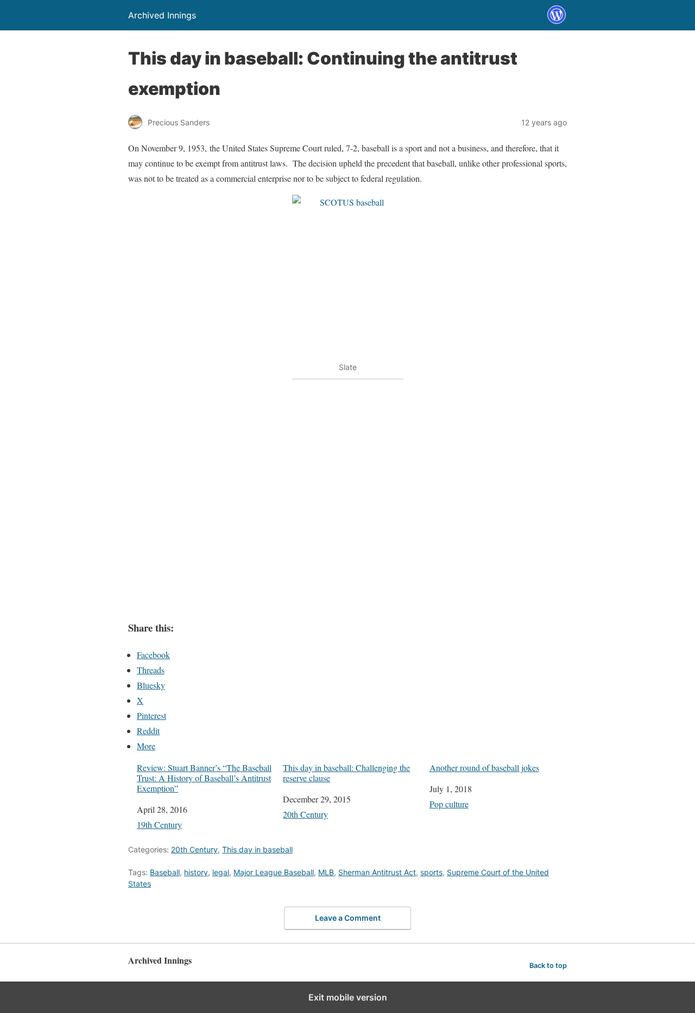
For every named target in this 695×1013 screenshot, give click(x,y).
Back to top (548, 965)
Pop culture (449, 804)
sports (431, 872)
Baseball (165, 872)
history (196, 872)
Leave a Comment (348, 917)
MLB (326, 872)
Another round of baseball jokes (484, 767)
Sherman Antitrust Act (377, 872)
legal (220, 872)
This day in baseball (257, 849)
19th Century (159, 824)
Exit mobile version (347, 997)
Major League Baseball (273, 872)
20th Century (305, 814)
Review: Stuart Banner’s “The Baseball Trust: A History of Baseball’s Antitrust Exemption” (204, 778)
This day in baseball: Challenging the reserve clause (346, 772)
